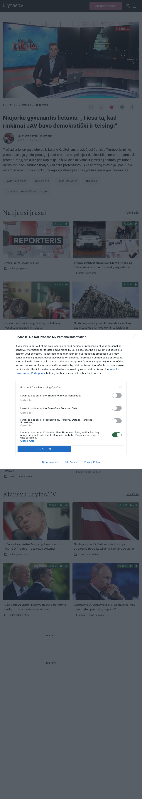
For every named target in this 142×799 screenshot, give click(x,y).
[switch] (117, 395)
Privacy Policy (92, 461)
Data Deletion (50, 461)
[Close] (134, 337)
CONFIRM (44, 449)
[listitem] (71, 387)
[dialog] (71, 399)
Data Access (71, 461)
